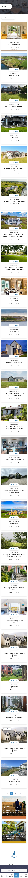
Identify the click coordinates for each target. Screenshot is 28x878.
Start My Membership (14, 870)
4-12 (14, 295)
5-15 (14, 69)
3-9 (14, 485)
